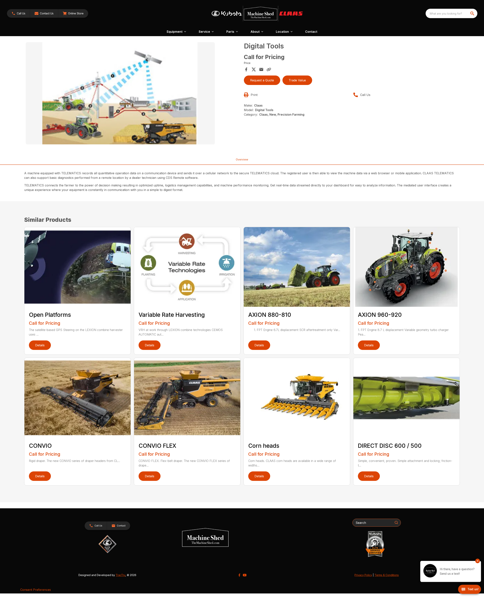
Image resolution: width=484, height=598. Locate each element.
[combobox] (451, 13)
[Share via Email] (261, 69)
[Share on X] (253, 69)
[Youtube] (245, 575)
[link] (73, 13)
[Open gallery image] (120, 93)
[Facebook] (239, 575)
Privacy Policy (363, 575)
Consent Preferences (35, 590)
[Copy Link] (269, 69)
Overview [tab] (242, 159)
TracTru (120, 575)
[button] (18, 13)
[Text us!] (469, 589)
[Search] (396, 522)
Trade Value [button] (297, 80)
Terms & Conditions (387, 575)
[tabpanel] (133, 94)
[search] (472, 13)
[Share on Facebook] (246, 69)
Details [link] (40, 345)
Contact (311, 31)
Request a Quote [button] (262, 80)
